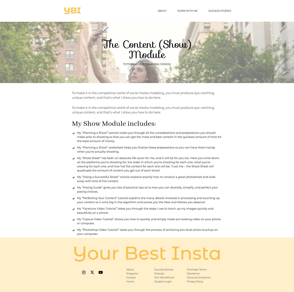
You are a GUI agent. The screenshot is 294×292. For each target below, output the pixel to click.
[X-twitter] (92, 272)
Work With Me (187, 10)
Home (130, 281)
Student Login (163, 281)
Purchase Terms (197, 269)
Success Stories (219, 10)
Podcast (159, 273)
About (162, 10)
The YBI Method (164, 277)
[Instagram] (84, 272)
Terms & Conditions (198, 277)
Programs (132, 273)
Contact (131, 277)
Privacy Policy (195, 281)
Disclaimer (193, 273)
